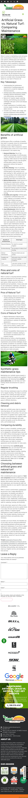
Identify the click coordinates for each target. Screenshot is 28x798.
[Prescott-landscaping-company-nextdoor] (17, 1)
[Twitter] (5, 1)
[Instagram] (11, 1)
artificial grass (17, 87)
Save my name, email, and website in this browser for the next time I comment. (12, 595)
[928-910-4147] (3, 12)
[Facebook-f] (1, 1)
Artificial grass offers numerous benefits (15, 92)
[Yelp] (14, 1)
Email (3, 587)
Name (3, 581)
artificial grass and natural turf (17, 114)
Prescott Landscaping (23, 797)
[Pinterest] (8, 1)
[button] (25, 14)
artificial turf (22, 489)
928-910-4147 (6, 15)
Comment (4, 562)
